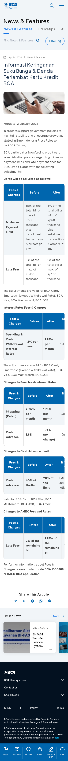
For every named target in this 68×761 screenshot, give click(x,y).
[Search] (52, 5)
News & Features (17, 29)
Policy (34, 708)
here (57, 737)
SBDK (7, 708)
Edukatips (46, 29)
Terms (60, 708)
